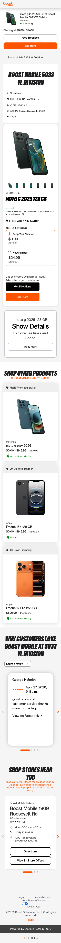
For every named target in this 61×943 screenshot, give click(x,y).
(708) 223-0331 (24, 832)
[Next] (58, 711)
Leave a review (15, 663)
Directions (30, 851)
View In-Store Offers (30, 860)
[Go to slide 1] (25, 750)
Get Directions (22, 286)
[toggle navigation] (56, 4)
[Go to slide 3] (34, 750)
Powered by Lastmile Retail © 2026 (30, 928)
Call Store (22, 297)
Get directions (30, 37)
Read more (30, 346)
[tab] (30, 938)
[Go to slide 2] (32, 750)
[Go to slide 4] (37, 750)
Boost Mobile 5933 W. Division (25, 57)
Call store (30, 45)
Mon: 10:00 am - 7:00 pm (25, 99)
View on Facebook (28, 716)
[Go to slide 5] (40, 750)
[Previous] (3, 711)
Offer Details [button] (30, 938)
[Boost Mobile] (8, 4)
